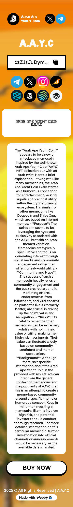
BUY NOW (37, 467)
